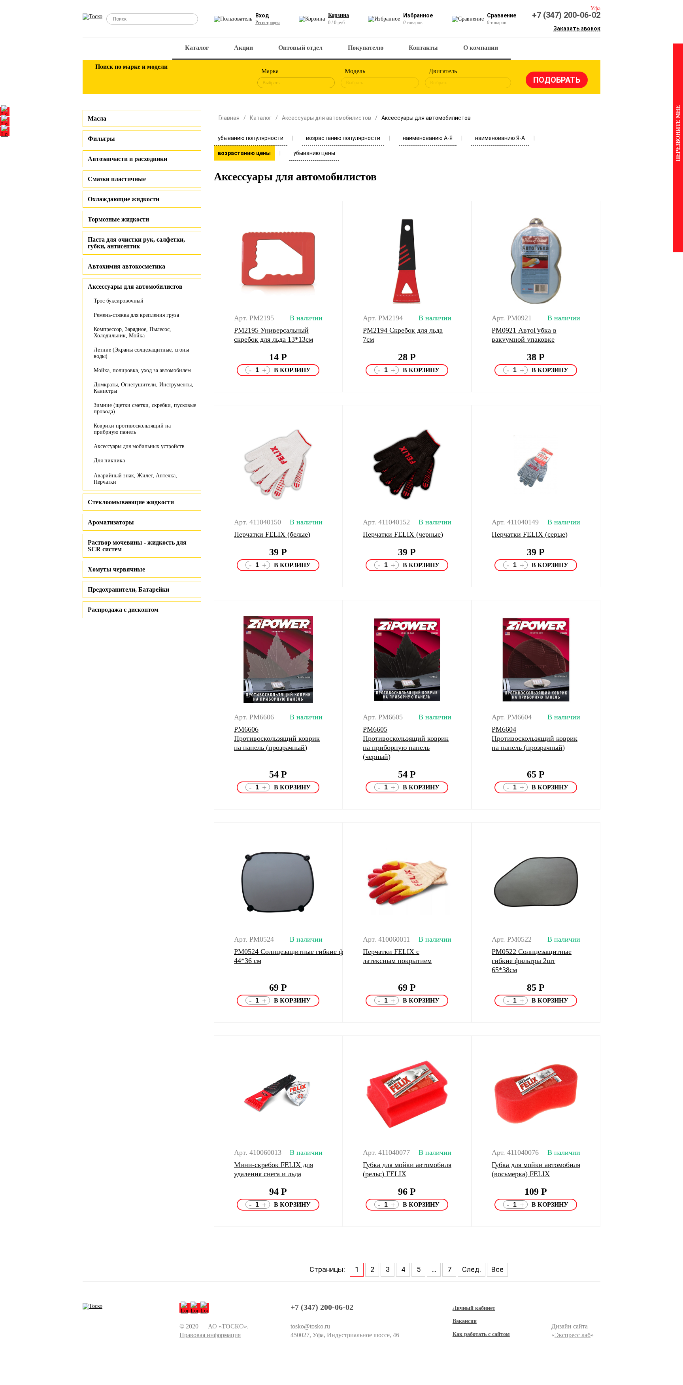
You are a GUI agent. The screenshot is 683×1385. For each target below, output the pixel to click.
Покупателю (365, 47)
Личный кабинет (474, 1308)
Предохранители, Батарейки (128, 589)
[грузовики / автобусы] (156, 78)
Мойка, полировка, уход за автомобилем (142, 370)
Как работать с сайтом (481, 1334)
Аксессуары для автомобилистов (326, 118)
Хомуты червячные (116, 569)
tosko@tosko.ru (310, 1326)
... (434, 1269)
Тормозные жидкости (118, 219)
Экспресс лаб (573, 1335)
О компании (480, 47)
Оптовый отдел (300, 47)
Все (497, 1269)
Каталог (197, 47)
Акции (243, 47)
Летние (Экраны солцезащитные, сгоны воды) (141, 353)
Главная (229, 118)
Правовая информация (210, 1335)
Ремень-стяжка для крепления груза (136, 315)
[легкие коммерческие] (131, 78)
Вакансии (465, 1321)
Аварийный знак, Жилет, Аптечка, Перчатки (135, 479)
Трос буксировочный (118, 301)
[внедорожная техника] (208, 78)
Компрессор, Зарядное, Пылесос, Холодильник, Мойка (132, 332)
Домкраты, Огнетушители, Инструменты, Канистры (143, 388)
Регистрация (267, 22)
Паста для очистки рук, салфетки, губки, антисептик (136, 243)
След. (471, 1269)
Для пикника (109, 461)
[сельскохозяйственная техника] (182, 78)
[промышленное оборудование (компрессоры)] (233, 78)
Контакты (423, 47)
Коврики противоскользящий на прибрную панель (132, 429)
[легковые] (105, 78)
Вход (262, 15)
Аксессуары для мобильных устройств (139, 446)
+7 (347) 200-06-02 (566, 15)
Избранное (418, 15)
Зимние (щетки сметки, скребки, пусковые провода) (145, 408)
